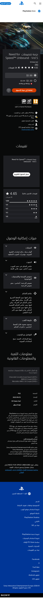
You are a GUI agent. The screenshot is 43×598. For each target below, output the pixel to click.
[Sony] (5, 597)
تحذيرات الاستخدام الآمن (30, 439)
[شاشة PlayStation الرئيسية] (21, 3)
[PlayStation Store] (32, 11)
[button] (27, 129)
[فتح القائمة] (40, 3)
